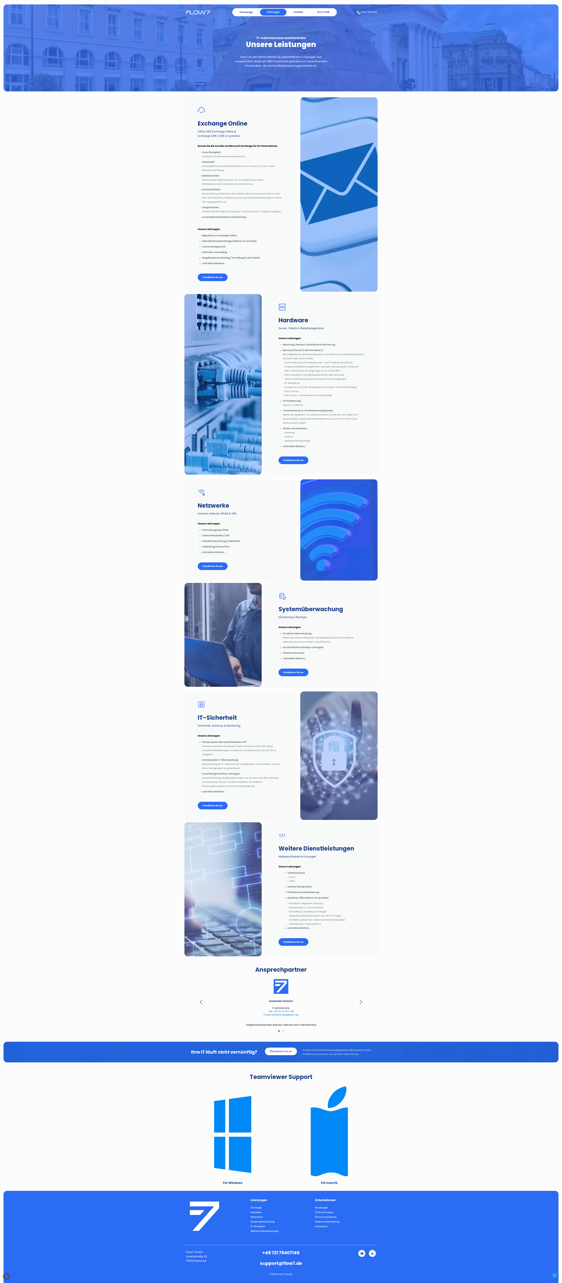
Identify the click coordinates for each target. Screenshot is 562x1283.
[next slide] (361, 1003)
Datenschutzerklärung (327, 1224)
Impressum (321, 1229)
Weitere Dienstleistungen (265, 1234)
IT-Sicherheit (258, 1229)
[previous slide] (201, 1003)
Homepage (321, 1210)
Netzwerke (257, 1220)
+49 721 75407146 (281, 1256)
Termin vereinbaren (325, 1220)
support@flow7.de (281, 1267)
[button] (6, 1276)
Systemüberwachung (263, 1224)
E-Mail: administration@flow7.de (281, 1014)
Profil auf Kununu (324, 1215)
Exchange (256, 1210)
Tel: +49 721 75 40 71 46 (281, 1011)
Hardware (256, 1215)
